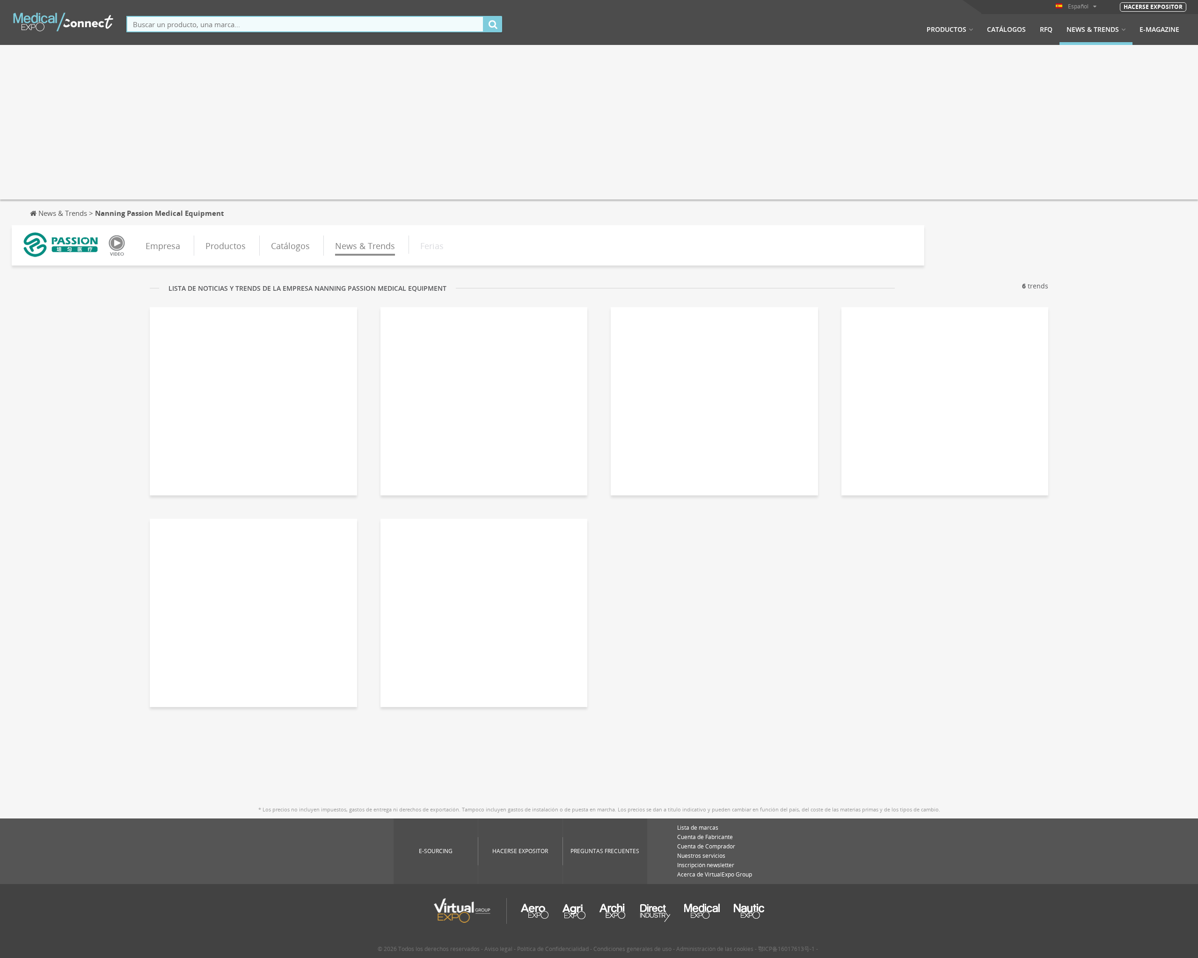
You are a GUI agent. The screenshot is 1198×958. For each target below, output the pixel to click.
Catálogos (1006, 29)
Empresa (163, 245)
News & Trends (1093, 29)
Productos (946, 29)
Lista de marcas (697, 828)
